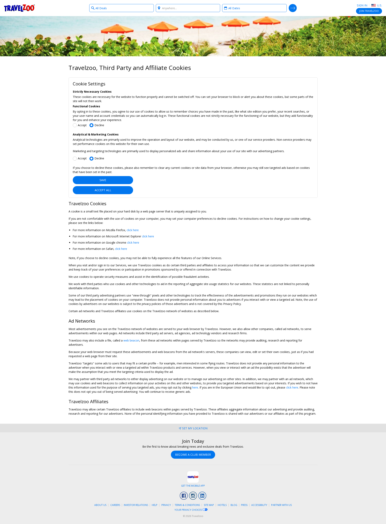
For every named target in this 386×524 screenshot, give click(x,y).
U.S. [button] (379, 5)
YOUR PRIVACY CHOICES (188, 510)
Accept (82, 125)
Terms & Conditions (187, 505)
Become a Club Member (193, 454)
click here (133, 230)
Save (103, 180)
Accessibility (259, 505)
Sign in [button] (362, 5)
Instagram (193, 496)
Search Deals (293, 8)
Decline (99, 125)
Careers (115, 505)
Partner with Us (281, 505)
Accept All (103, 190)
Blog (234, 505)
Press (244, 505)
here (195, 387)
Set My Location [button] (194, 428)
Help (154, 505)
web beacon (131, 340)
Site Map (209, 505)
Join (369, 11)
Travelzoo (19, 8)
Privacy (166, 505)
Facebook (184, 496)
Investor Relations (136, 505)
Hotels (222, 505)
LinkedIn (202, 496)
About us (100, 505)
